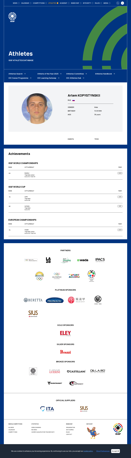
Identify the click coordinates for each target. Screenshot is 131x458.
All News (11, 427)
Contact (69, 434)
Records (34, 430)
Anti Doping (70, 430)
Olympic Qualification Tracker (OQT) (43, 432)
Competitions (12, 432)
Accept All (115, 451)
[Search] (117, 3)
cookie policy (88, 451)
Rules (68, 432)
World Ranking (36, 427)
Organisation (70, 427)
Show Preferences (103, 451)
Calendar (11, 430)
